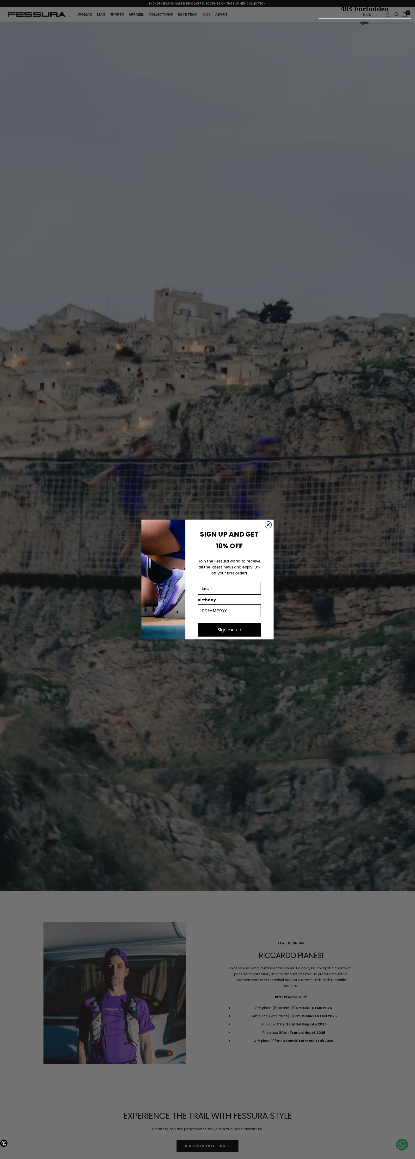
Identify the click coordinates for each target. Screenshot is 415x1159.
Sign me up (229, 630)
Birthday (207, 600)
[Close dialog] (268, 524)
